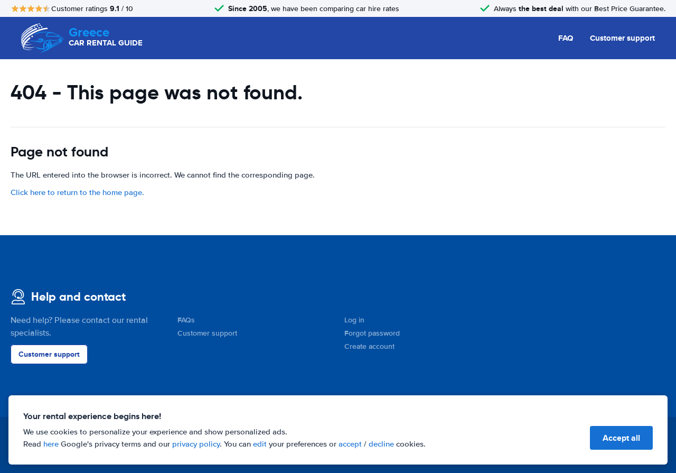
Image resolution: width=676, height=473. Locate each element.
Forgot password (372, 333)
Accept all (621, 438)
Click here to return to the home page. (77, 192)
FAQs (186, 320)
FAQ (565, 38)
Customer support (622, 38)
